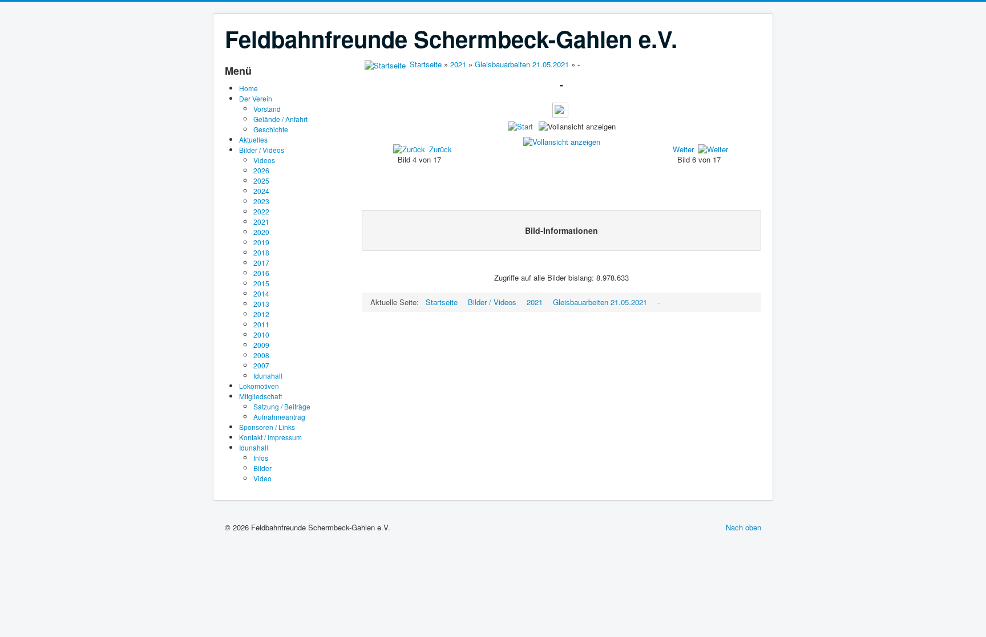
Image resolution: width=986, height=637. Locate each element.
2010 (261, 334)
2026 (261, 170)
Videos (264, 160)
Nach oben (743, 527)
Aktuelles (253, 139)
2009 (261, 345)
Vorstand (267, 108)
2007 (261, 365)
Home (248, 88)
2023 (261, 201)
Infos (260, 457)
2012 (261, 314)
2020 (261, 232)
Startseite (426, 64)
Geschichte (270, 129)
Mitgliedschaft (260, 396)
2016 (261, 273)
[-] (561, 113)
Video (262, 478)
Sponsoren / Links (267, 427)
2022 (261, 211)
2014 (261, 293)
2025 (261, 180)
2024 (261, 191)
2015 (261, 283)
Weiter (683, 149)
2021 (261, 221)
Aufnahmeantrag (279, 416)
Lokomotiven (259, 386)
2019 (261, 242)
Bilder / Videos (261, 150)
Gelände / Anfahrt (280, 119)
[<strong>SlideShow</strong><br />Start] (520, 126)
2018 (261, 252)
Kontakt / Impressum (270, 437)
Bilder (262, 468)
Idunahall (267, 375)
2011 (261, 324)
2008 (261, 355)
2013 (261, 304)
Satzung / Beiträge (281, 406)
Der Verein (255, 98)
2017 (261, 262)
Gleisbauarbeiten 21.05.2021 (522, 64)
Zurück (440, 149)
